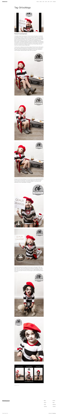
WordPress (54, 413)
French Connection (20, 34)
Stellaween (4, 1)
